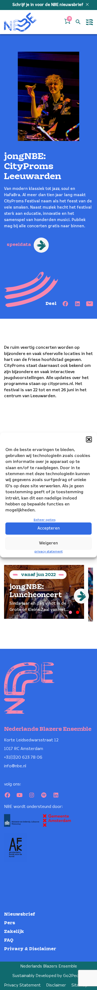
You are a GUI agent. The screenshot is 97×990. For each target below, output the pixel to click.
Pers (9, 923)
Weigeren (48, 543)
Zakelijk (14, 932)
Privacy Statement (22, 985)
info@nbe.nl (15, 766)
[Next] (81, 596)
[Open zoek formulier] (78, 22)
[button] (89, 439)
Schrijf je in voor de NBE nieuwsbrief (48, 5)
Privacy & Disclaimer (30, 949)
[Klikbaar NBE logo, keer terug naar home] (20, 22)
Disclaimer (56, 985)
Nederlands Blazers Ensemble (48, 966)
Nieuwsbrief (19, 914)
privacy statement (48, 551)
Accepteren (48, 528)
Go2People (74, 976)
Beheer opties (45, 519)
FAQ (8, 940)
